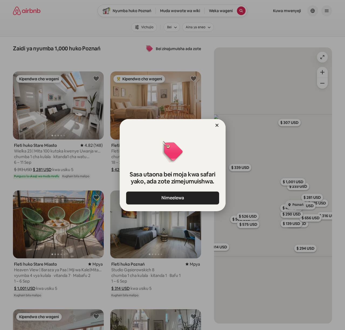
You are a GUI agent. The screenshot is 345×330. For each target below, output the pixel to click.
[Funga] (217, 125)
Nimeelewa (172, 198)
